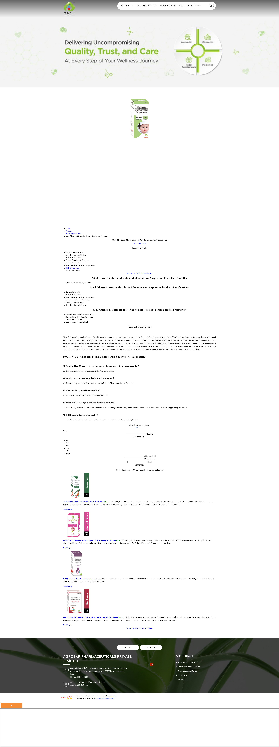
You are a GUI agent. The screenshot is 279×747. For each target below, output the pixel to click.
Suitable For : (77, 543)
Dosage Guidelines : (103, 505)
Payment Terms (71, 314)
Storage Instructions (73, 297)
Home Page (127, 6)
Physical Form (70, 295)
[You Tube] (151, 666)
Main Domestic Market (74, 322)
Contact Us (185, 6)
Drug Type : (158, 502)
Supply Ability (71, 317)
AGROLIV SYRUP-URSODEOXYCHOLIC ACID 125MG (84, 502)
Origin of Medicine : (78, 505)
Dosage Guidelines (72, 300)
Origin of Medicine (72, 303)
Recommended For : (169, 505)
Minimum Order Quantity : (135, 502)
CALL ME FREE (146, 628)
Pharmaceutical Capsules (189, 667)
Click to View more (72, 268)
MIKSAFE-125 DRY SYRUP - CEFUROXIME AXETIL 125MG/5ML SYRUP (90, 617)
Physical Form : (94, 543)
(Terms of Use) (111, 696)
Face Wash (182, 675)
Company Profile (147, 6)
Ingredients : (138, 505)
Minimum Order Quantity (75, 283)
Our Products (168, 6)
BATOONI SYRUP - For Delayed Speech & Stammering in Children (89, 540)
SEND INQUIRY (133, 628)
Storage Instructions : (187, 502)
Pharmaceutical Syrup (187, 671)
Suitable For (70, 292)
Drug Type (69, 305)
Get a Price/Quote (139, 243)
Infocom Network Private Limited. (104, 698)
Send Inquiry (147, 273)
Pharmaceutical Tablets (188, 662)
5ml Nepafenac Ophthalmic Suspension (79, 579)
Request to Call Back (134, 273)
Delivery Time (70, 320)
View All (181, 679)
